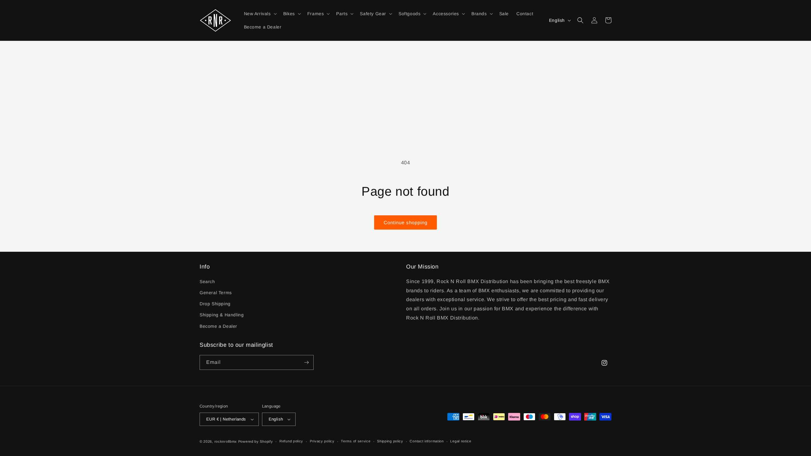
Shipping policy (390, 441)
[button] (259, 13)
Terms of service (355, 441)
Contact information (427, 441)
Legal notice (460, 441)
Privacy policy (322, 441)
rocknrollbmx (225, 441)
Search (207, 281)
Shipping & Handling (222, 314)
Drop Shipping (215, 303)
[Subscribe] (306, 362)
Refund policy (291, 441)
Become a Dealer (218, 326)
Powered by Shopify (255, 441)
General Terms (216, 292)
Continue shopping (405, 222)
